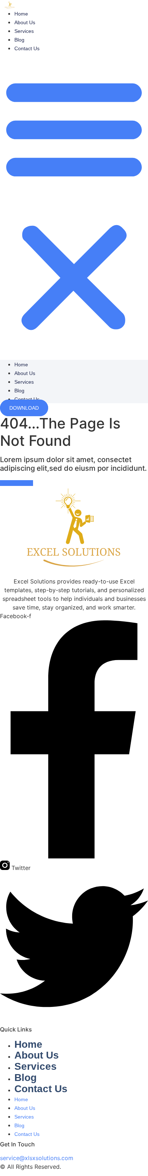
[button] (74, 203)
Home (21, 14)
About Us (24, 22)
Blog (19, 40)
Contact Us (27, 48)
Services (24, 31)
